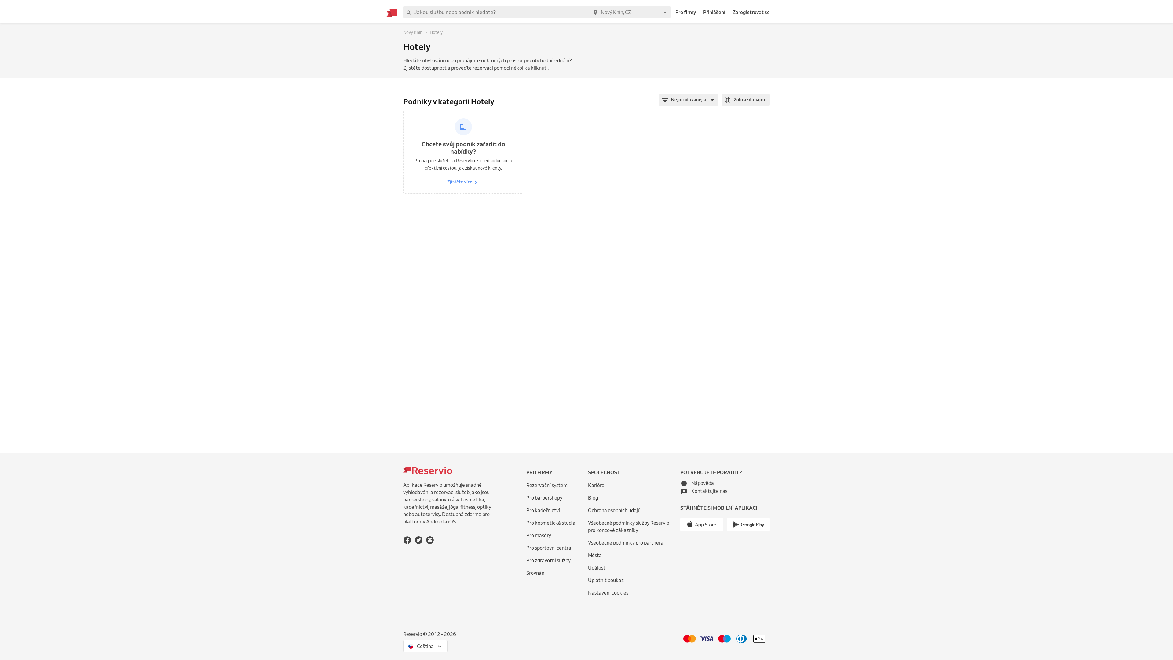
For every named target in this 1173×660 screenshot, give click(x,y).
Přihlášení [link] (714, 12)
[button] (688, 100)
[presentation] (425, 646)
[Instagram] (430, 540)
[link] (633, 527)
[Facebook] (407, 540)
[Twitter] (419, 540)
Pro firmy (685, 12)
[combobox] (630, 12)
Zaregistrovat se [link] (751, 12)
